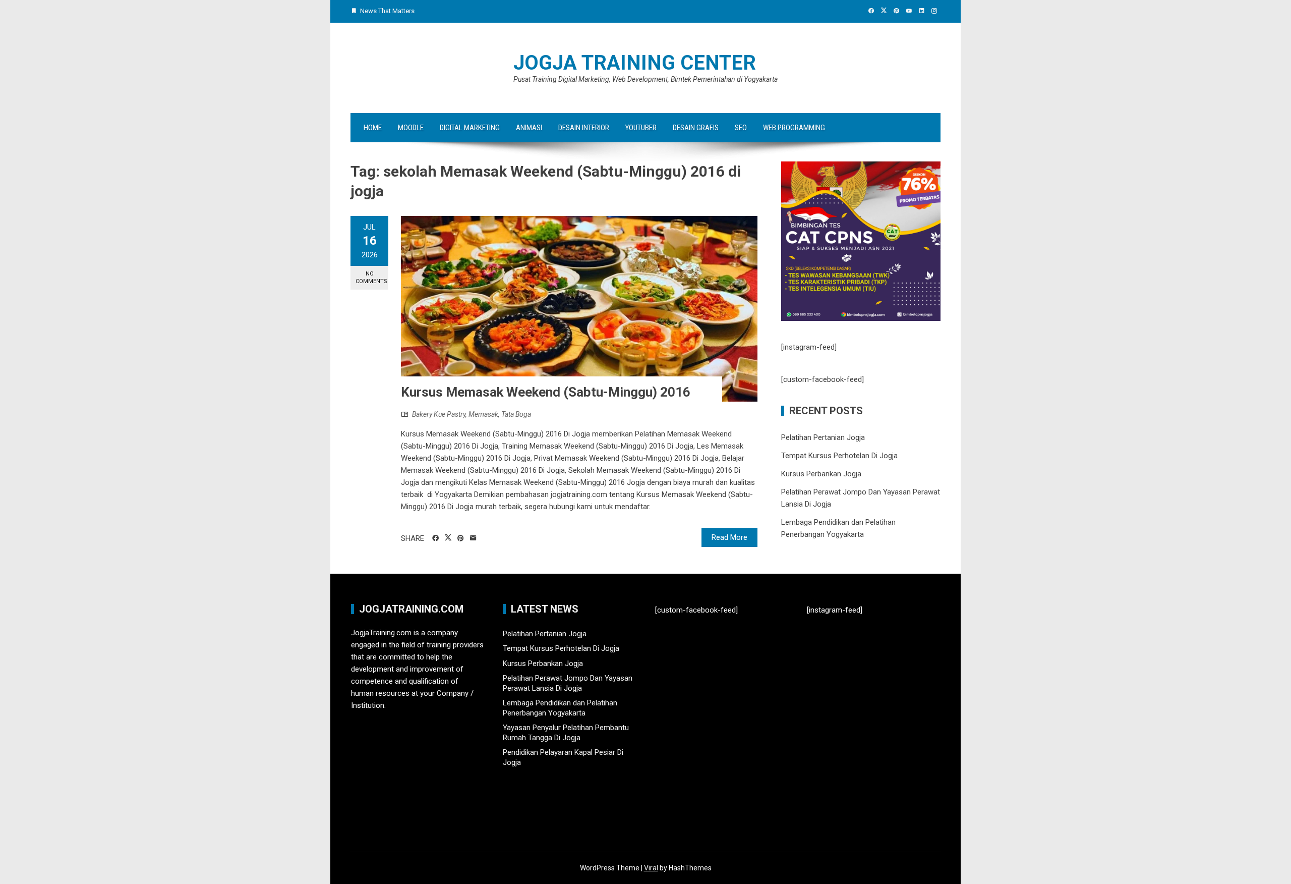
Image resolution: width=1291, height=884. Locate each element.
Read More (729, 537)
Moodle (411, 127)
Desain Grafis (696, 127)
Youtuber (641, 127)
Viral (651, 868)
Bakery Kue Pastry (438, 414)
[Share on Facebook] (435, 538)
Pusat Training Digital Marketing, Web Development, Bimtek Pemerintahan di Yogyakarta (645, 79)
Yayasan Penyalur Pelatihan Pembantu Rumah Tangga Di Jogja (566, 732)
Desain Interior (583, 127)
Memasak (483, 414)
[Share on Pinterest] (460, 538)
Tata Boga (516, 414)
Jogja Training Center (634, 63)
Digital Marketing (470, 127)
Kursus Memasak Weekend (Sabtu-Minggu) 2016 (545, 392)
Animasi (529, 127)
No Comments (371, 277)
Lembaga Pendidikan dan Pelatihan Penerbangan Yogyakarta (560, 707)
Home (373, 127)
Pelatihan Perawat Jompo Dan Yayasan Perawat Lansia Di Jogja (567, 683)
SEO (741, 127)
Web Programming (794, 127)
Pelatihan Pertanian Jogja (823, 437)
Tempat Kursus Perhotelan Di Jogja (839, 455)
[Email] (473, 538)
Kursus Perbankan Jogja (821, 473)
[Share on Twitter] (448, 538)
